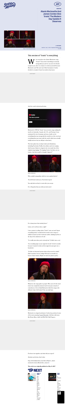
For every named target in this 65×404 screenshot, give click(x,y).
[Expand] (59, 392)
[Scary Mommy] (9, 5)
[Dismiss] (63, 392)
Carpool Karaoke (43, 315)
